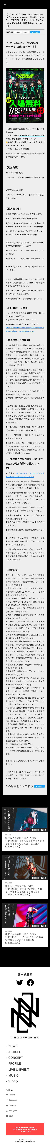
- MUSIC (12, 1075)
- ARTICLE (13, 1051)
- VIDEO (12, 1081)
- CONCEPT (14, 1057)
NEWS (25, 32)
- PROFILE (13, 1063)
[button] (25, 95)
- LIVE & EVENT (17, 1069)
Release (18, 32)
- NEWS (11, 1045)
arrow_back (4, 4)
